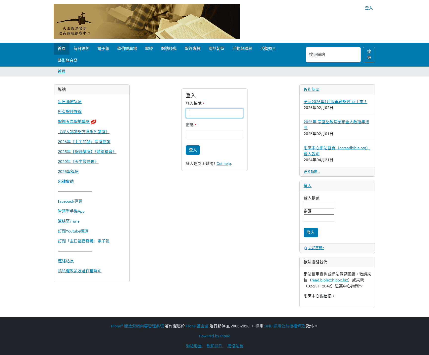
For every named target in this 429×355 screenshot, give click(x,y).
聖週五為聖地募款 (74, 121)
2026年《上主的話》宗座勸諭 (84, 141)
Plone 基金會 (197, 326)
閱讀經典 (169, 48)
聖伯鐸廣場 (127, 48)
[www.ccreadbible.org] (147, 21)
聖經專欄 (193, 48)
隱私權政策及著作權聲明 (80, 271)
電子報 (103, 48)
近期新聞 (312, 89)
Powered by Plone (214, 336)
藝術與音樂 (67, 60)
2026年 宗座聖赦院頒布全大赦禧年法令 (336, 124)
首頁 (62, 48)
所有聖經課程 (70, 111)
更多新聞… (312, 172)
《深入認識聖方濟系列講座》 (83, 131)
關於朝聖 (216, 48)
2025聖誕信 (68, 171)
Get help (223, 163)
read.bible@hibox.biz (330, 280)
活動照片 (268, 48)
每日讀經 (81, 48)
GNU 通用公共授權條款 (284, 326)
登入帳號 (194, 103)
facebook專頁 (70, 201)
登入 (369, 8)
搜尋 (369, 54)
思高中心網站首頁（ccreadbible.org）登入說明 (337, 151)
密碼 (190, 124)
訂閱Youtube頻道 (73, 231)
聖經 (149, 48)
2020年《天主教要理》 (78, 161)
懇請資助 (66, 181)
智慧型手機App (71, 211)
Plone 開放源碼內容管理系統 (137, 326)
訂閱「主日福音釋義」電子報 (83, 241)
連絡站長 (66, 261)
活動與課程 (242, 48)
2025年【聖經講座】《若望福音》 (87, 151)
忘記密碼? (316, 248)
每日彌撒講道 (70, 101)
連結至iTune (68, 221)
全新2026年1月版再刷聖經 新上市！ (335, 101)
